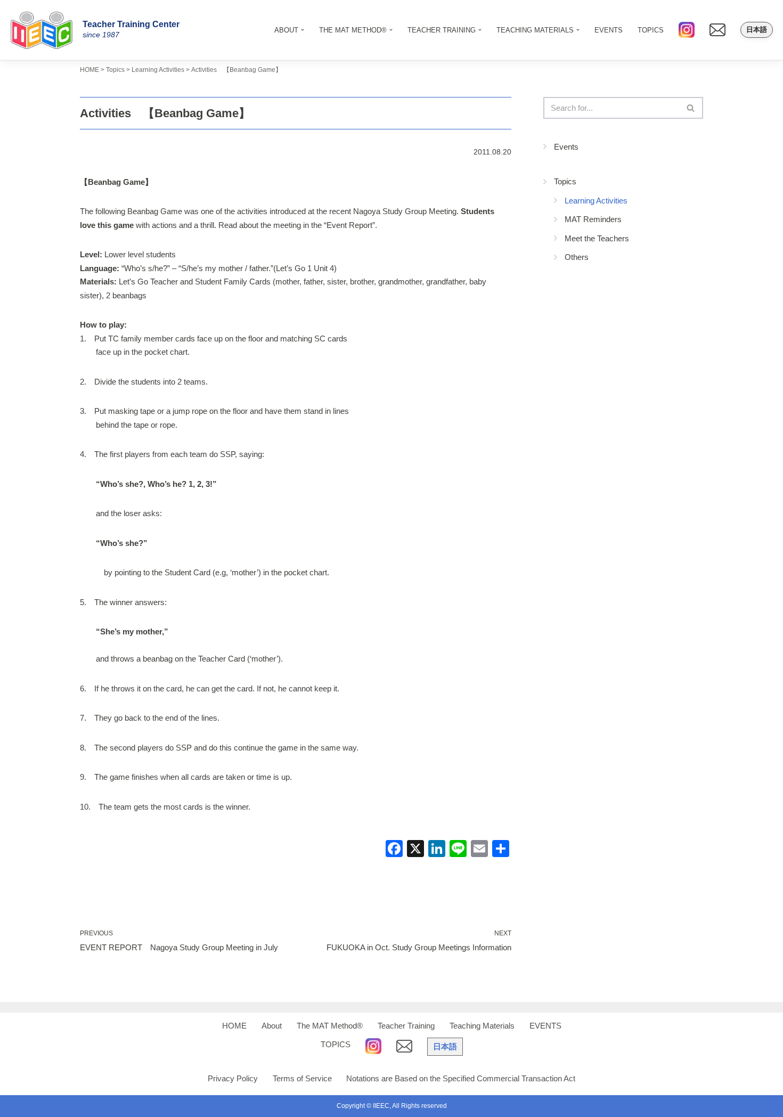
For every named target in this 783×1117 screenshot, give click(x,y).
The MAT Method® (330, 1025)
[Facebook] (394, 850)
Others (577, 257)
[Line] (458, 850)
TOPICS (651, 30)
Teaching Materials (482, 1025)
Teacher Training (406, 1025)
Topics (565, 181)
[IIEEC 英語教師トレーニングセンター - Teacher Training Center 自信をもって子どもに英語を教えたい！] (45, 30)
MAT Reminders (593, 219)
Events (566, 146)
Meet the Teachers (597, 238)
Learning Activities (596, 200)
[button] (302, 29)
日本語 (756, 30)
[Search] (691, 108)
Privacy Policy (233, 1078)
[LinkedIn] (436, 850)
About (272, 1025)
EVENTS (608, 30)
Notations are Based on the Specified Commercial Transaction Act (460, 1078)
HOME (234, 1025)
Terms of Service (302, 1078)
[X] (415, 850)
